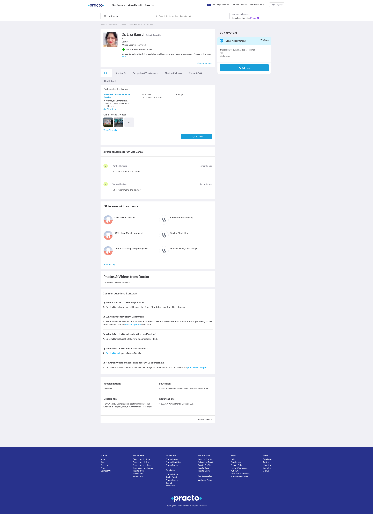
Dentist (108, 388)
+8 (129, 122)
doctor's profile (133, 324)
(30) (109, 264)
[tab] (106, 73)
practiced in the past (197, 367)
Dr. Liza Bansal (112, 353)
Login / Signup (277, 5)
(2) (120, 73)
